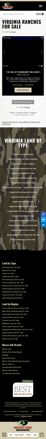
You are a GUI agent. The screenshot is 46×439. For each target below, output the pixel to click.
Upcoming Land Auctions (12, 298)
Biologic (5, 355)
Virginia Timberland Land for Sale (23, 220)
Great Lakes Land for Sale (12, 326)
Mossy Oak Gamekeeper (12, 352)
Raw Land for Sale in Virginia (23, 164)
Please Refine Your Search (23, 102)
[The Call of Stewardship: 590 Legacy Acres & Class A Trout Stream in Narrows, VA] (23, 52)
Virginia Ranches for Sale (23, 201)
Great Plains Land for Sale (13, 317)
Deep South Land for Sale (12, 332)
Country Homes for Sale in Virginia (23, 159)
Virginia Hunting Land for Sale (23, 197)
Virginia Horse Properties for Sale (23, 192)
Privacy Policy (24, 411)
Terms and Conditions (9, 411)
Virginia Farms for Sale (12, 187)
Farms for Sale (8, 273)
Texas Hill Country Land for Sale (15, 308)
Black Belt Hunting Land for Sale (15, 311)
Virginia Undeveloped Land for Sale (23, 225)
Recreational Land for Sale (13, 279)
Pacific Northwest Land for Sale (15, 335)
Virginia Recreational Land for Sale (23, 206)
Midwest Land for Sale (11, 323)
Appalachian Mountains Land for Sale (17, 329)
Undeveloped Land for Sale (13, 288)
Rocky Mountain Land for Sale (14, 314)
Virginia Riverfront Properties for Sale (23, 211)
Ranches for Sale (9, 270)
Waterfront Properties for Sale (15, 285)
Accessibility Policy (37, 411)
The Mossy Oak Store (11, 373)
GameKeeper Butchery (11, 367)
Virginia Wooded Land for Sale (23, 239)
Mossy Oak (6, 349)
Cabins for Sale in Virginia (23, 154)
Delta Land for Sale (10, 339)
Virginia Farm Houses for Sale (23, 183)
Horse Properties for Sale (12, 282)
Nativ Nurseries (8, 358)
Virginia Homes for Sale (33, 187)
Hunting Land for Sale (11, 267)
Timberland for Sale (10, 276)
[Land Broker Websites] (27, 416)
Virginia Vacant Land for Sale (23, 230)
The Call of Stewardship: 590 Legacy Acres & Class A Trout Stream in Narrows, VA (23, 72)
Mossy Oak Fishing (9, 370)
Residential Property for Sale (14, 292)
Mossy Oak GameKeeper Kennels (16, 361)
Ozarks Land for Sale (10, 320)
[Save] (42, 38)
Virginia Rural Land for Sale (23, 216)
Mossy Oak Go (8, 364)
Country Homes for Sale (12, 295)
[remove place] (42, 14)
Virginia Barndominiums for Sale (23, 168)
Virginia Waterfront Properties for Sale (23, 235)
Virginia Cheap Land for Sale (23, 173)
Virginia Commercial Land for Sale (23, 178)
